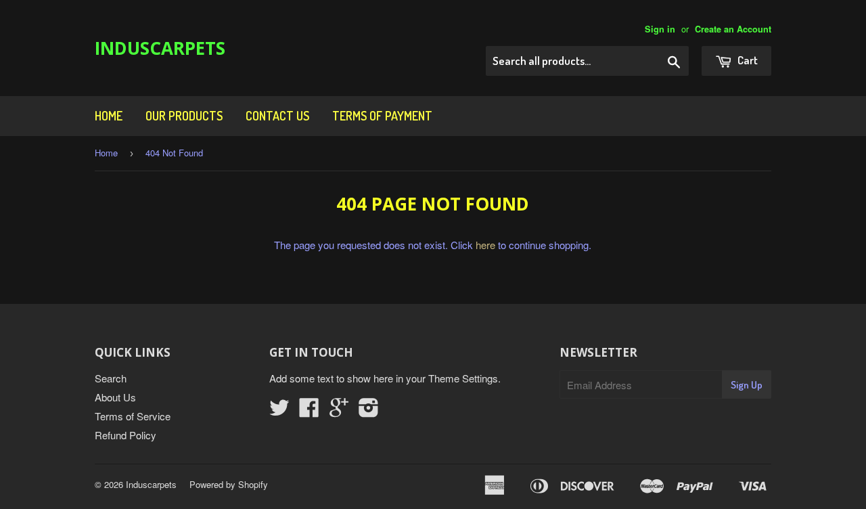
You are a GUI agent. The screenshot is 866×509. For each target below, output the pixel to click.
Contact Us (277, 115)
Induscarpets (160, 48)
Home (108, 115)
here (485, 245)
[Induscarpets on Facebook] (309, 411)
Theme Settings (463, 378)
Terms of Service (132, 416)
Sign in (660, 29)
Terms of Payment (382, 115)
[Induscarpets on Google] (339, 411)
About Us (115, 397)
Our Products (184, 115)
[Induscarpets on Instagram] (369, 411)
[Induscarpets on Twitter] (279, 411)
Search (111, 378)
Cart (746, 60)
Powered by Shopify (228, 484)
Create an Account (733, 29)
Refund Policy (125, 435)
